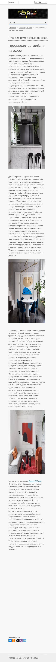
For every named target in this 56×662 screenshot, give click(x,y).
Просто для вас (25, 27)
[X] (17, 640)
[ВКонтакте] (10, 640)
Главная (12, 27)
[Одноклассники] (13, 640)
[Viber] (21, 640)
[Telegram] (24, 640)
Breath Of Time (35, 481)
